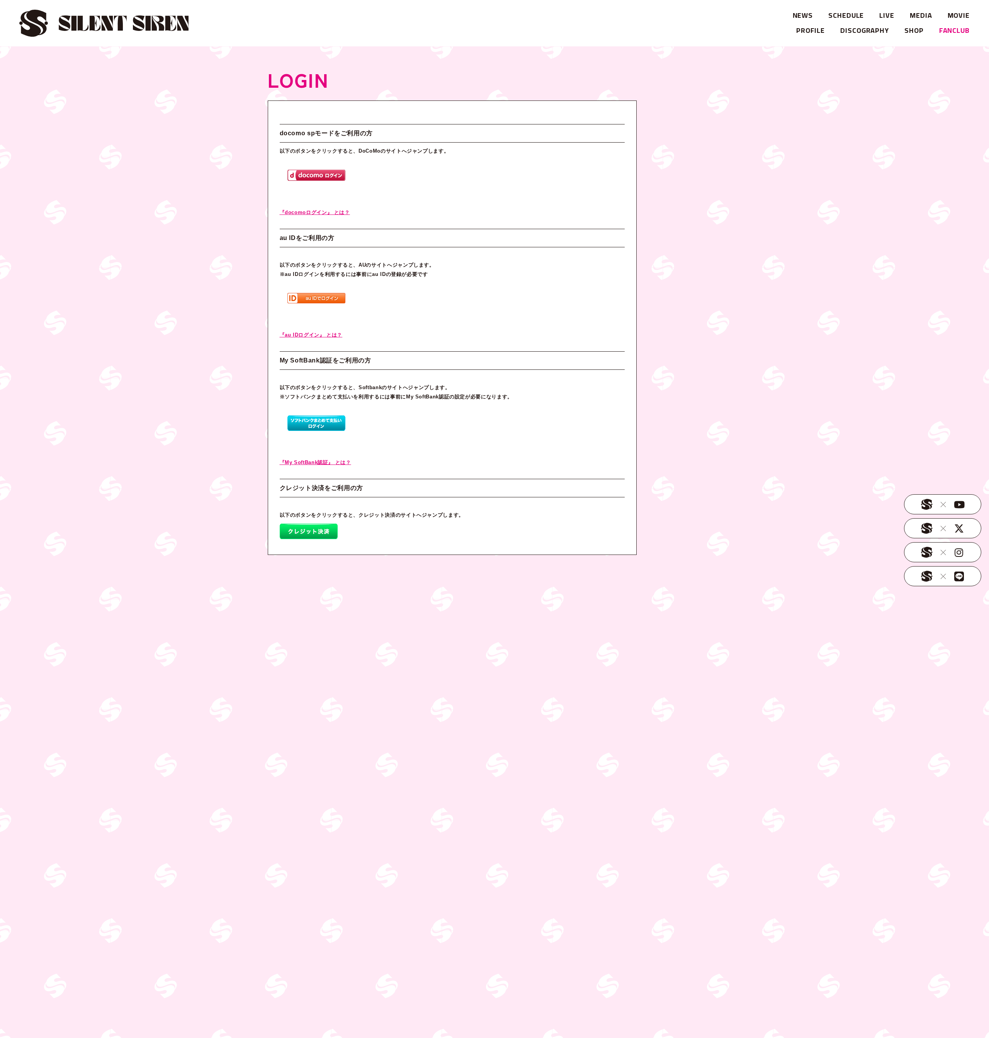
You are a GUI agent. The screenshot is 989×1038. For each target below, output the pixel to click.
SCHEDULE (846, 15)
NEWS (803, 15)
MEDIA (921, 15)
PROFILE (810, 30)
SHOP (914, 30)
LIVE (886, 15)
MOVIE (959, 15)
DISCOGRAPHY (864, 30)
